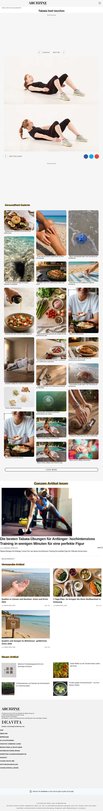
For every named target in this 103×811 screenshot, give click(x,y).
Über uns (3, 733)
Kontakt (3, 757)
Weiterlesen (15, 156)
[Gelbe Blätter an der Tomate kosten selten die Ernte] (61, 670)
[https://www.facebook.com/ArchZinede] (44, 786)
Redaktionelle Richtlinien (11, 747)
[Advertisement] (51, 31)
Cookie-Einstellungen (9, 768)
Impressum (4, 737)
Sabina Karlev (11, 548)
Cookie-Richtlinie (7, 761)
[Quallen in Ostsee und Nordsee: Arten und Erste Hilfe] (26, 582)
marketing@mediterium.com (15, 726)
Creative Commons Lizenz (10, 744)
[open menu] (99, 3)
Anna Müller (9, 605)
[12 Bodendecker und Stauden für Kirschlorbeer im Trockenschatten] (8, 688)
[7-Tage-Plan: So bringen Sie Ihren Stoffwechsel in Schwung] (77, 582)
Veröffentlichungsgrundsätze (13, 754)
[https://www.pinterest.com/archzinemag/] (51, 786)
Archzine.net (12, 709)
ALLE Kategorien (7, 740)
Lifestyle (9, 8)
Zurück (46, 52)
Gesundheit (17, 8)
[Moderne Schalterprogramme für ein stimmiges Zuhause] (9, 670)
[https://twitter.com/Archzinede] (58, 786)
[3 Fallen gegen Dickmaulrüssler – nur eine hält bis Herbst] (60, 689)
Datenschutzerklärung (10, 751)
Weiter (57, 52)
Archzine (39, 3)
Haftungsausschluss (9, 764)
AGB (1, 730)
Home (3, 8)
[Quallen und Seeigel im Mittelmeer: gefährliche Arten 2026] (26, 624)
